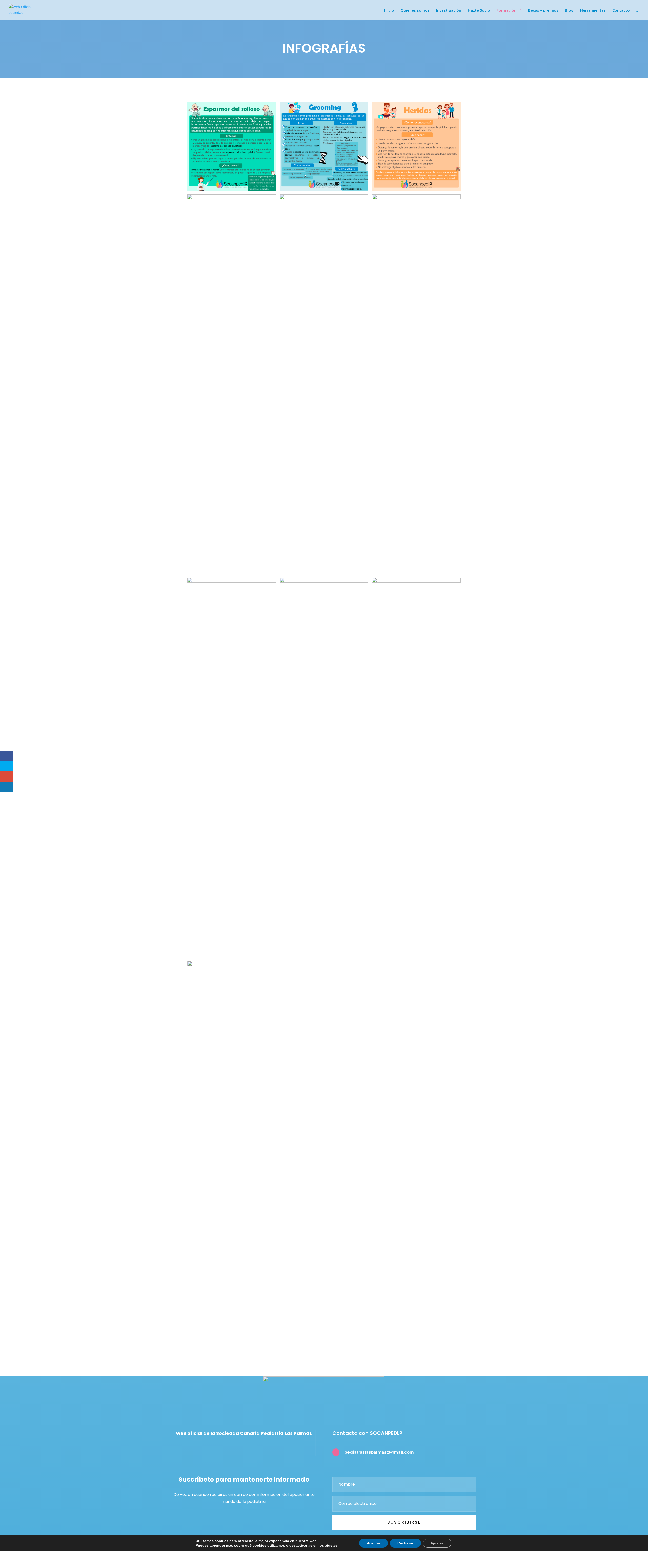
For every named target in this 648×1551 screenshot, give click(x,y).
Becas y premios (543, 10)
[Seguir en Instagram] (240, 1448)
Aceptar (373, 1543)
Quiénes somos (415, 10)
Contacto (621, 10)
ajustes (331, 1545)
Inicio (389, 10)
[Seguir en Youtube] (251, 1448)
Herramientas (593, 10)
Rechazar (405, 1543)
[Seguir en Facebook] (229, 1448)
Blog (569, 10)
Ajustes (437, 1543)
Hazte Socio (479, 10)
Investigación (448, 10)
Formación (506, 10)
